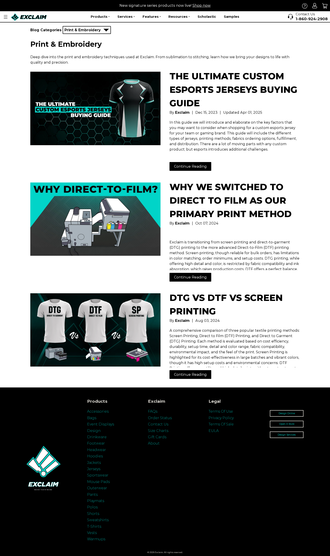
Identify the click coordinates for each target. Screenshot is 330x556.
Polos (92, 507)
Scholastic (207, 16)
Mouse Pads (98, 482)
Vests (92, 533)
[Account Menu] (5, 17)
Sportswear (97, 475)
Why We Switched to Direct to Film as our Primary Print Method (230, 200)
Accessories (98, 411)
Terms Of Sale (221, 424)
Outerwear (97, 488)
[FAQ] (305, 6)
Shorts (93, 514)
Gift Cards (157, 437)
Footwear (96, 443)
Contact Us (158, 424)
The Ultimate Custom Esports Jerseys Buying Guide (233, 90)
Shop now (201, 5)
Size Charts (158, 431)
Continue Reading (190, 166)
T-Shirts (94, 526)
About (154, 443)
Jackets (94, 462)
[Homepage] (29, 17)
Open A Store (286, 424)
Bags (91, 418)
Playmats (95, 501)
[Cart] (325, 6)
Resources (178, 16)
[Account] (315, 6)
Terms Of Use (221, 411)
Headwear (96, 450)
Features (151, 16)
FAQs (152, 411)
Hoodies (95, 456)
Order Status (160, 418)
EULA (214, 431)
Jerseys (93, 469)
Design (94, 431)
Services (125, 16)
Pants (92, 494)
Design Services (287, 434)
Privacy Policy (221, 418)
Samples (231, 16)
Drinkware (97, 437)
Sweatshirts (98, 520)
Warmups (96, 539)
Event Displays (100, 424)
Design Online (287, 413)
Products (99, 16)
